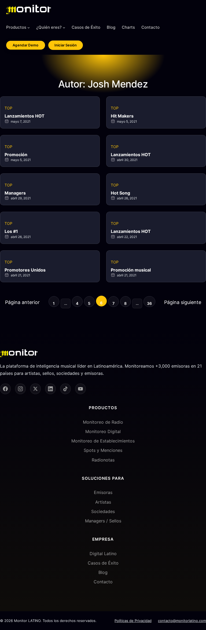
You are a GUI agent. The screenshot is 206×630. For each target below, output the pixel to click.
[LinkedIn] (50, 388)
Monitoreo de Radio (103, 422)
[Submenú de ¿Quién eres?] (64, 27)
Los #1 (11, 231)
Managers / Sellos (103, 520)
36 (149, 303)
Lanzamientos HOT (25, 116)
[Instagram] (20, 388)
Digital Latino (103, 553)
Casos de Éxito (103, 563)
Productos (16, 27)
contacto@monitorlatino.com (182, 620)
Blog (103, 572)
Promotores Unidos (25, 270)
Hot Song (120, 193)
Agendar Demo (26, 45)
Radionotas (103, 460)
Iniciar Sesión (65, 45)
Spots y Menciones (103, 450)
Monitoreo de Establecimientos (103, 441)
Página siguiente (182, 302)
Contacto (103, 581)
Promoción (16, 154)
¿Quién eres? (49, 27)
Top (8, 108)
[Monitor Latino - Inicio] (28, 9)
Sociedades (103, 511)
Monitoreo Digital (103, 431)
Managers (15, 193)
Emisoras (103, 492)
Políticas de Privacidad (133, 620)
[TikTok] (65, 388)
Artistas (103, 502)
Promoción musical (131, 270)
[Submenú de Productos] (28, 27)
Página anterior (22, 302)
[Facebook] (5, 388)
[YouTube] (80, 388)
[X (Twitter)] (35, 388)
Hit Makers (122, 116)
